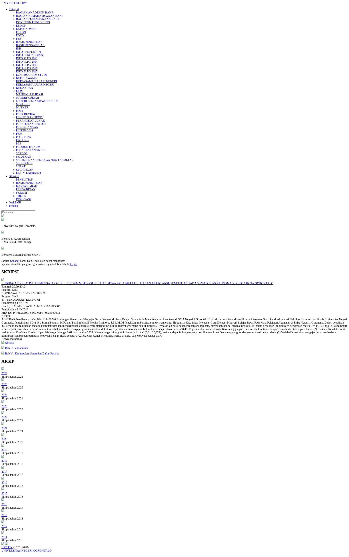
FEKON (21, 32)
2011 (4, 537)
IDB (18, 48)
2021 (4, 427)
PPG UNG (22, 140)
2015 (4, 493)
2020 (4, 438)
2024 (4, 395)
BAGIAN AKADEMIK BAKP (34, 12)
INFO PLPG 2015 (26, 64)
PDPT (19, 110)
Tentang (13, 205)
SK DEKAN (23, 156)
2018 (4, 460)
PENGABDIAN (25, 189)
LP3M (19, 91)
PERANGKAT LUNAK (30, 120)
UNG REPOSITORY (14, 3)
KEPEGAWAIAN (26, 78)
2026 (4, 373)
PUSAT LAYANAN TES (31, 150)
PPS (18, 143)
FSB (18, 38)
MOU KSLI (23, 104)
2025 (4, 384)
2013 (4, 515)
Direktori (14, 176)
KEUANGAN (24, 87)
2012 (4, 526)
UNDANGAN (24, 169)
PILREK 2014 (24, 130)
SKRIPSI (21, 192)
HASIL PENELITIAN (29, 41)
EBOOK (21, 25)
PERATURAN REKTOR (31, 123)
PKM (19, 133)
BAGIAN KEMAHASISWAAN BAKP (39, 15)
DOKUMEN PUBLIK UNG (33, 22)
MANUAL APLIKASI (29, 94)
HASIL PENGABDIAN (30, 45)
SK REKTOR (24, 163)
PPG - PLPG (23, 136)
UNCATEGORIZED (28, 173)
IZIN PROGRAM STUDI (31, 74)
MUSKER (22, 107)
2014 (4, 504)
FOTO (20, 35)
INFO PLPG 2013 (26, 58)
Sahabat (14, 260)
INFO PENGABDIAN (29, 55)
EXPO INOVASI (26, 28)
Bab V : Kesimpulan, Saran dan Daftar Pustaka (32, 353)
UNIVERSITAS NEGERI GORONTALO (26, 550)
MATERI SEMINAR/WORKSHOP (37, 100)
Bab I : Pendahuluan (17, 348)
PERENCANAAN (27, 127)
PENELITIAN (24, 179)
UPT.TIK (7, 547)
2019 (4, 449)
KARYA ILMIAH (26, 186)
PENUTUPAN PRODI (29, 117)
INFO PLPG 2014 (26, 61)
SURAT (20, 166)
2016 (4, 482)
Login (73, 264)
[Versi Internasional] (2, 216)
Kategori (14, 9)
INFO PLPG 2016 (26, 68)
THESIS (21, 195)
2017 (4, 471)
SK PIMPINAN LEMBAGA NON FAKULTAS (44, 159)
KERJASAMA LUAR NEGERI (35, 84)
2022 (4, 417)
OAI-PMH (15, 202)
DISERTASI (23, 199)
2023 (4, 406)
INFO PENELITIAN (28, 51)
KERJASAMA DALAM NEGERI (36, 81)
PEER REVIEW (25, 114)
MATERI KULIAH (27, 97)
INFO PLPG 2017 (26, 71)
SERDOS (21, 153)
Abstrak (9, 342)
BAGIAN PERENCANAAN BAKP (37, 19)
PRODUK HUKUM (28, 146)
